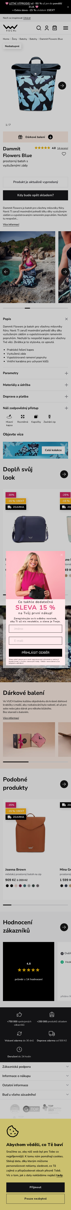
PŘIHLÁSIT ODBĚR (36, 653)
